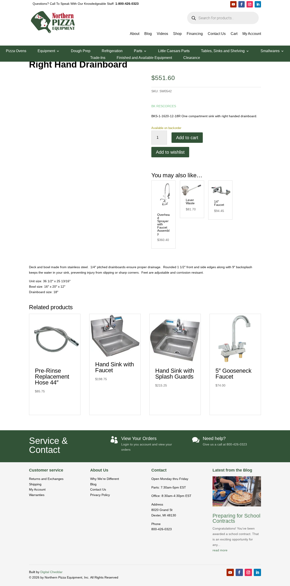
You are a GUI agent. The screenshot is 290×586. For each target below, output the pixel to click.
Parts (138, 51)
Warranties (36, 495)
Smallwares (270, 51)
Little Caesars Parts (174, 51)
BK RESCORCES (163, 106)
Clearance (191, 58)
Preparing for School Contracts (236, 518)
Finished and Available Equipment (144, 58)
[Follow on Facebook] (241, 4)
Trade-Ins (97, 58)
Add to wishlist (170, 152)
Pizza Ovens (16, 51)
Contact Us (217, 34)
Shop (177, 34)
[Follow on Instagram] (249, 4)
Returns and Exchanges (46, 479)
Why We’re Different (104, 479)
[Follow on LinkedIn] (258, 4)
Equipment (46, 51)
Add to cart (187, 137)
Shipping (35, 484)
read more (220, 550)
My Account (251, 34)
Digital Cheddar (51, 572)
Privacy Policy (100, 495)
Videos (162, 34)
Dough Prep (80, 51)
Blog (148, 34)
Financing (195, 34)
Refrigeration (112, 51)
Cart (234, 34)
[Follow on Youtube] (233, 4)
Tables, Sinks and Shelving (223, 51)
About (134, 34)
